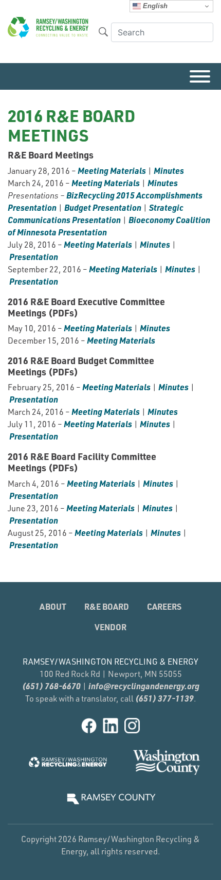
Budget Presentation (102, 207)
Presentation (33, 256)
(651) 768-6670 (51, 686)
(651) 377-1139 (164, 698)
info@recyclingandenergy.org (143, 686)
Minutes (169, 170)
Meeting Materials (112, 170)
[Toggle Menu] (200, 76)
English (154, 6)
